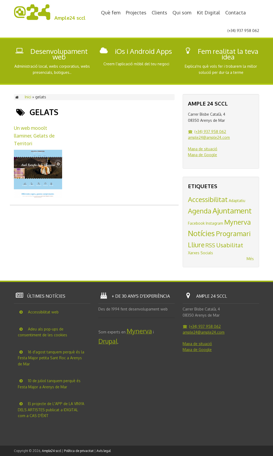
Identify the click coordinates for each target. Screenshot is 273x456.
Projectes (136, 12)
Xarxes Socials (200, 253)
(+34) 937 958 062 (210, 131)
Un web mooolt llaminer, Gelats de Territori (34, 135)
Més (250, 258)
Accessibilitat (208, 199)
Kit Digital (208, 12)
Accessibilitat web (43, 312)
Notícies (201, 233)
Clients (159, 12)
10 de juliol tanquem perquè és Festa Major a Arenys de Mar (49, 383)
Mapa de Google (202, 154)
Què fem (111, 12)
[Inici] (32, 19)
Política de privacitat (79, 451)
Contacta (235, 12)
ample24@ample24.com (209, 137)
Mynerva (237, 222)
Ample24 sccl (70, 18)
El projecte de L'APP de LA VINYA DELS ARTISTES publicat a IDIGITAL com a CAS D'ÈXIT (51, 409)
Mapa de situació (202, 149)
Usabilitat (229, 245)
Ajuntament (232, 210)
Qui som (181, 12)
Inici (28, 97)
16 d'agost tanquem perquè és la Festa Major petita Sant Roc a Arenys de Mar (51, 358)
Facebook (196, 223)
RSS (210, 245)
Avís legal (104, 451)
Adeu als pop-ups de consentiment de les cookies (42, 332)
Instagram (214, 223)
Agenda (199, 211)
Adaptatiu (237, 200)
